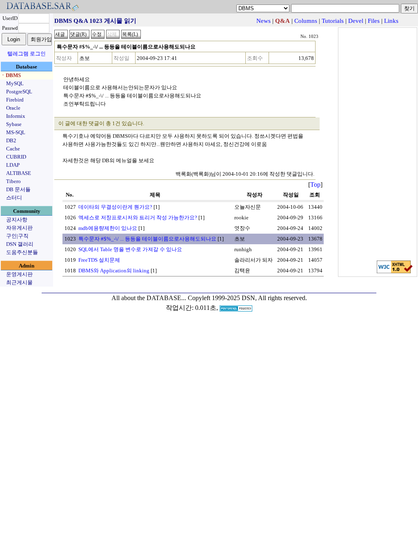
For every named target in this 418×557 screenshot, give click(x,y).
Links (391, 21)
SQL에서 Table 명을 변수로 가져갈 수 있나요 (130, 249)
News (263, 21)
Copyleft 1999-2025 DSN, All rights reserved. (247, 297)
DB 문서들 (18, 189)
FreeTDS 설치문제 (99, 260)
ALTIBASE (18, 173)
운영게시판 (19, 274)
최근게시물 (19, 282)
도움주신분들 (22, 252)
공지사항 (16, 220)
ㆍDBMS (10, 75)
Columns (305, 21)
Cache (13, 149)
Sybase (14, 124)
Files (374, 21)
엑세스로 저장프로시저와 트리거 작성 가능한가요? (137, 217)
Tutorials (333, 21)
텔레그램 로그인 (26, 54)
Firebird (15, 100)
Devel (355, 21)
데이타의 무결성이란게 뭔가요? (115, 207)
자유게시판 (19, 228)
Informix (15, 116)
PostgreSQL (19, 91)
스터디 (14, 198)
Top (315, 184)
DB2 (11, 140)
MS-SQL (15, 132)
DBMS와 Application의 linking (113, 270)
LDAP (13, 165)
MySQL (15, 83)
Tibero (13, 181)
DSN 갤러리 (19, 244)
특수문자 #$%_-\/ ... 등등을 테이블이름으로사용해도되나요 (147, 239)
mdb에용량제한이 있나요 (107, 228)
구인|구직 (17, 236)
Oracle (13, 108)
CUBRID (16, 157)
